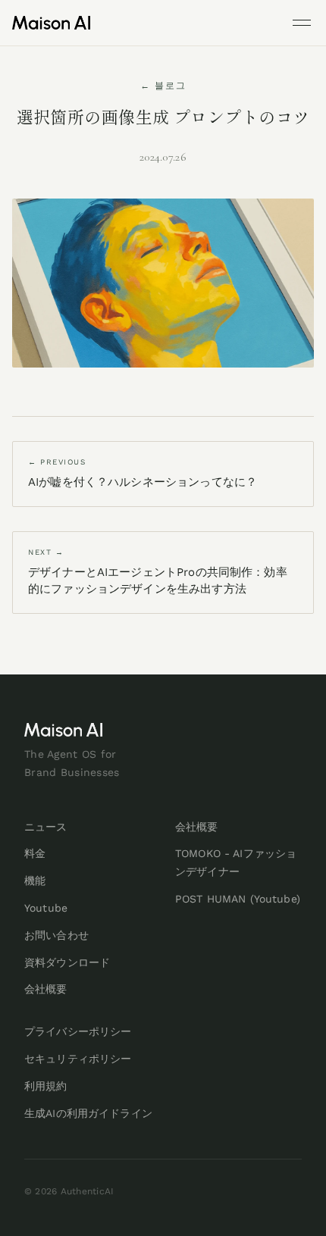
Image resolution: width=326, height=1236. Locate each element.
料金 (34, 853)
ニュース (45, 827)
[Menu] (302, 23)
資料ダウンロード (67, 962)
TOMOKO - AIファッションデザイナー (235, 862)
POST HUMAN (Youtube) (237, 899)
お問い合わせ (56, 935)
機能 (34, 881)
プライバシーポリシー (77, 1031)
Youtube (45, 908)
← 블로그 (163, 85)
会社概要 (45, 989)
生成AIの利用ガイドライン (88, 1113)
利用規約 (45, 1086)
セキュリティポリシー (77, 1059)
